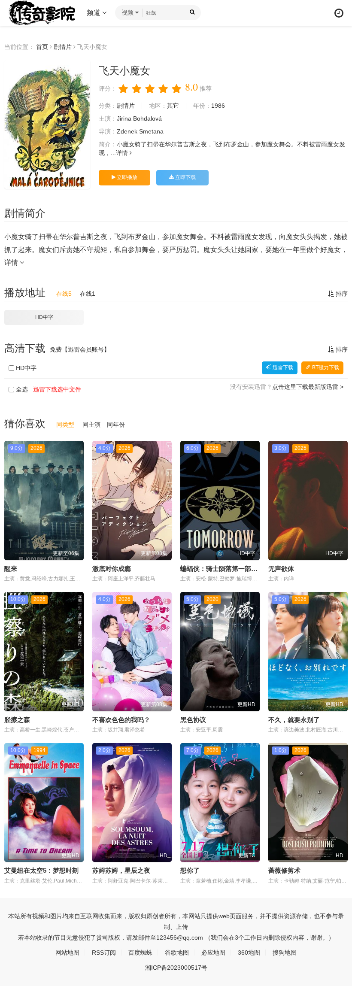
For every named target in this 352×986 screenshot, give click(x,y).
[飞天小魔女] (47, 124)
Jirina (124, 118)
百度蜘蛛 (140, 952)
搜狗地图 (285, 952)
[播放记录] (338, 13)
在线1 (87, 293)
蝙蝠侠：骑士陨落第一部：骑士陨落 (231, 568)
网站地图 (67, 952)
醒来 (10, 568)
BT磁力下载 (325, 367)
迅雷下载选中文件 (57, 389)
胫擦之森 (17, 719)
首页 (42, 46)
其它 (173, 105)
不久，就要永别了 (294, 719)
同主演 (91, 424)
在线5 (64, 293)
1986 (218, 105)
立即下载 (185, 177)
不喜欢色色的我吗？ (121, 719)
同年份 (116, 424)
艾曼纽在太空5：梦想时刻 (41, 870)
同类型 (65, 424)
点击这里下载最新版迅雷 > (307, 386)
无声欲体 (281, 568)
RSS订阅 (104, 952)
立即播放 (126, 177)
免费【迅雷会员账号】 (80, 349)
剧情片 (63, 46)
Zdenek (127, 131)
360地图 (249, 952)
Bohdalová (147, 118)
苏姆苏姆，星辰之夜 (121, 870)
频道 (94, 12)
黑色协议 (193, 719)
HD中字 (44, 317)
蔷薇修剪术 (284, 870)
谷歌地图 (177, 952)
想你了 (190, 870)
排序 (341, 293)
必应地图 (213, 952)
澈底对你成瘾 (111, 568)
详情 (123, 152)
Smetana (151, 131)
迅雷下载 (282, 367)
